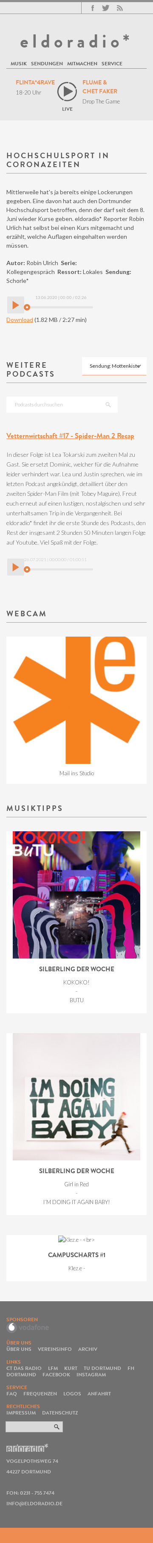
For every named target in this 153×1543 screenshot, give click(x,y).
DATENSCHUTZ (60, 1412)
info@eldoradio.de (34, 1503)
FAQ (11, 1393)
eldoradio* (76, 41)
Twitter (105, 8)
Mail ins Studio (77, 773)
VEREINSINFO (55, 1349)
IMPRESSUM (21, 1412)
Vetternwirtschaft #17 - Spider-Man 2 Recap (70, 435)
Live (67, 108)
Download (19, 319)
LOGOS (72, 1393)
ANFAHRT (99, 1393)
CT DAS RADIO (24, 1368)
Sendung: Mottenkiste (115, 366)
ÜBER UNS (18, 1349)
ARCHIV (87, 1349)
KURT (70, 1368)
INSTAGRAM (91, 1374)
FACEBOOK (56, 1374)
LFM (53, 1368)
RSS (120, 8)
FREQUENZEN (40, 1393)
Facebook (92, 8)
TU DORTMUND (102, 1368)
